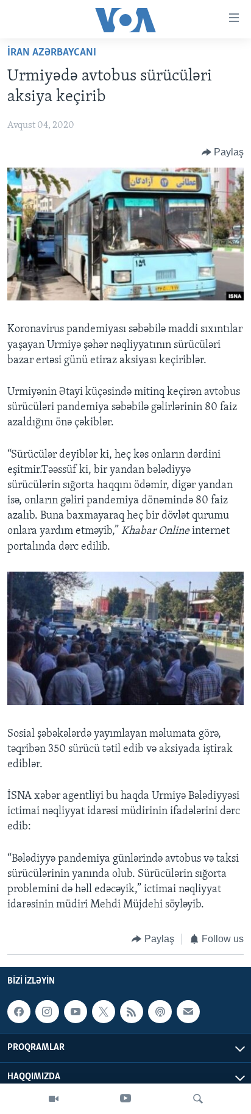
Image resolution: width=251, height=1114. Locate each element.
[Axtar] (198, 1099)
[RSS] (131, 1011)
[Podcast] (159, 1011)
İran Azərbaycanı (51, 53)
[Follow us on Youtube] (75, 1011)
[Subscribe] (188, 1011)
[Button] (223, 152)
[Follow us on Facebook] (18, 1011)
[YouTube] (125, 1099)
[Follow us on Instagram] (46, 1011)
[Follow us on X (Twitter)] (103, 1011)
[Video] (53, 1099)
